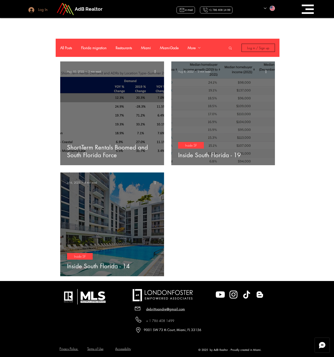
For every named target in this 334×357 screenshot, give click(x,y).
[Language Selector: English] (269, 8)
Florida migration (94, 48)
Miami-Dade (169, 48)
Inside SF (191, 145)
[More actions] (156, 71)
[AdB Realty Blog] (259, 294)
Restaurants (124, 48)
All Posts (66, 48)
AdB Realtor (88, 9)
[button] (308, 9)
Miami (146, 48)
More (192, 48)
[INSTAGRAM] (233, 294)
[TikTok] (246, 294)
